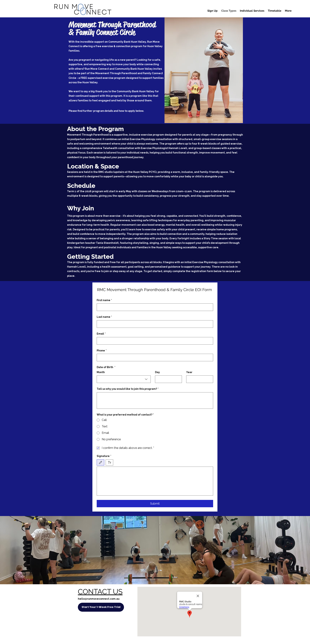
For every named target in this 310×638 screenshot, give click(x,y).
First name (104, 300)
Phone (102, 350)
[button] (212, 10)
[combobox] (124, 379)
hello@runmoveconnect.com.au (98, 598)
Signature (104, 456)
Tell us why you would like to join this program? (128, 388)
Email (101, 333)
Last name (104, 316)
